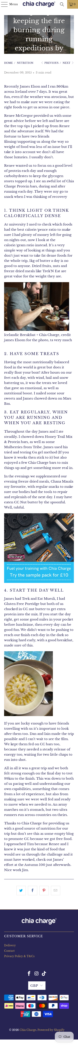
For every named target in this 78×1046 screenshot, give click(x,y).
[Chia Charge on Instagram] (36, 974)
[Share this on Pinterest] (44, 890)
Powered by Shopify (51, 1030)
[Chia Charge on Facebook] (29, 974)
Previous (51, 62)
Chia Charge (28, 1030)
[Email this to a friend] (55, 890)
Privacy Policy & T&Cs (19, 956)
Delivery (10, 945)
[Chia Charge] (39, 4)
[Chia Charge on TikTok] (44, 974)
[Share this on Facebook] (32, 890)
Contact (9, 950)
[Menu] (2, 4)
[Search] (62, 4)
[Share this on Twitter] (21, 890)
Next (67, 62)
